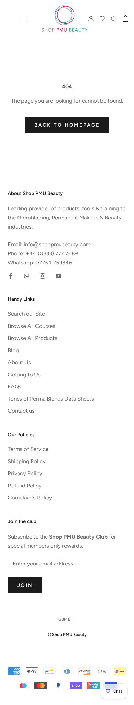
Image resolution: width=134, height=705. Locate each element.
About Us (19, 362)
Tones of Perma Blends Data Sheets (51, 399)
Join (25, 585)
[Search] (114, 18)
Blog (13, 350)
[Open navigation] (23, 18)
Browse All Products (32, 338)
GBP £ (64, 619)
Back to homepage (67, 125)
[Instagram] (42, 275)
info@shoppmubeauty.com (57, 244)
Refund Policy (25, 485)
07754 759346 (53, 262)
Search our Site (26, 313)
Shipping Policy (27, 461)
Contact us (21, 411)
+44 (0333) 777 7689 (52, 253)
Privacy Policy (25, 473)
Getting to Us (24, 374)
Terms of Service (28, 449)
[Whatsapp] (26, 275)
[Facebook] (10, 275)
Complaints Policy (30, 497)
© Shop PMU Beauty (67, 634)
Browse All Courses (31, 326)
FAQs (14, 386)
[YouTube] (58, 275)
